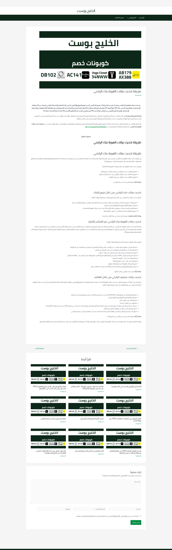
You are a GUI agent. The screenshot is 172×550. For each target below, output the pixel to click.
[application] (128, 18)
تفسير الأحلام (119, 17)
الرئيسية (141, 17)
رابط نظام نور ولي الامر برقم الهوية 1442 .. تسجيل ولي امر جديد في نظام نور (49, 387)
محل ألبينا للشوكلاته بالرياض (92, 418)
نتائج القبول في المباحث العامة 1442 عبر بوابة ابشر (125, 419)
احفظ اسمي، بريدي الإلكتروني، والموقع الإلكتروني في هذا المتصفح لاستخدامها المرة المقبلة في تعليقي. (107, 516)
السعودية (138, 95)
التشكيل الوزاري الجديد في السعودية (126, 386)
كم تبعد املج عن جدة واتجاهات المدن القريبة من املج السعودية (51, 452)
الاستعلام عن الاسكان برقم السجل (89, 451)
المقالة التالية (39, 348)
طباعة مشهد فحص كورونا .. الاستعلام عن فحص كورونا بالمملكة (87, 387)
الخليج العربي (132, 17)
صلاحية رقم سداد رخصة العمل (53, 418)
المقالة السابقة (132, 348)
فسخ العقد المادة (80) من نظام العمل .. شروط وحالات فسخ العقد (124, 452)
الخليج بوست (86, 11)
